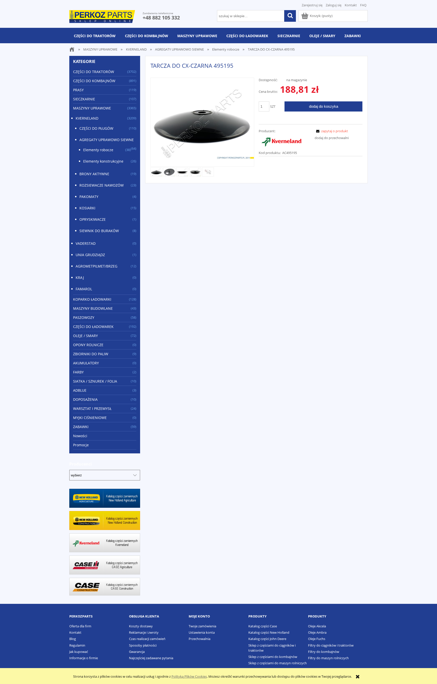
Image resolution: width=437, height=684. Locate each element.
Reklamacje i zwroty (144, 632)
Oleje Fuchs (316, 638)
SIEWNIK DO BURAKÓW (99, 230)
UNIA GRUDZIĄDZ (90, 254)
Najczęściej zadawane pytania (151, 658)
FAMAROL (84, 288)
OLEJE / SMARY (85, 335)
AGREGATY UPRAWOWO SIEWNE (106, 139)
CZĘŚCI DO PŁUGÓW (96, 128)
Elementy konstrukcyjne (103, 161)
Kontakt (351, 5)
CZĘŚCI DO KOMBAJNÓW (94, 80)
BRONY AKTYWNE (94, 173)
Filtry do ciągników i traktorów (331, 645)
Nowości (80, 435)
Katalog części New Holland (268, 632)
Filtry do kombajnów (323, 651)
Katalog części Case (262, 626)
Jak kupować (78, 651)
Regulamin (77, 645)
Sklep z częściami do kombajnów (272, 656)
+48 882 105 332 (161, 17)
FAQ (363, 5)
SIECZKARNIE (84, 99)
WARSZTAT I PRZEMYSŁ (92, 408)
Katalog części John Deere (267, 638)
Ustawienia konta (202, 632)
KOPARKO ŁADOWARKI (92, 299)
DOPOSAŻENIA (85, 399)
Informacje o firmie (83, 658)
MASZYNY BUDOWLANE (93, 308)
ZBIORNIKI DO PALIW (90, 353)
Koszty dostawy (141, 626)
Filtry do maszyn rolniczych (328, 658)
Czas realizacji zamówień (147, 638)
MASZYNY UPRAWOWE (92, 108)
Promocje (81, 445)
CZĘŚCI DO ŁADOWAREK (93, 326)
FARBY (78, 372)
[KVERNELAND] (281, 141)
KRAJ (80, 277)
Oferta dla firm (80, 626)
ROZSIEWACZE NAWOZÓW (101, 185)
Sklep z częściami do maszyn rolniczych (277, 663)
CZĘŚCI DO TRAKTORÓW (93, 71)
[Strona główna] (102, 15)
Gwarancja (137, 651)
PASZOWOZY (83, 317)
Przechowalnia (199, 638)
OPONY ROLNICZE (88, 344)
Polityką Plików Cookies (189, 676)
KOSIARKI (87, 208)
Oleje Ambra (317, 632)
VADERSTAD (86, 243)
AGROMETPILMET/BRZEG (96, 266)
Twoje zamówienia (202, 626)
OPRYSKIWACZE (92, 219)
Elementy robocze (98, 149)
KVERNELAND (87, 118)
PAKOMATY (88, 196)
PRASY (78, 89)
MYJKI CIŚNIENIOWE (90, 417)
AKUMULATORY (86, 363)
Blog (72, 638)
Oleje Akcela (317, 626)
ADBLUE (79, 390)
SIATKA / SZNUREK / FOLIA (95, 381)
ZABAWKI (81, 426)
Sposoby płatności (143, 645)
